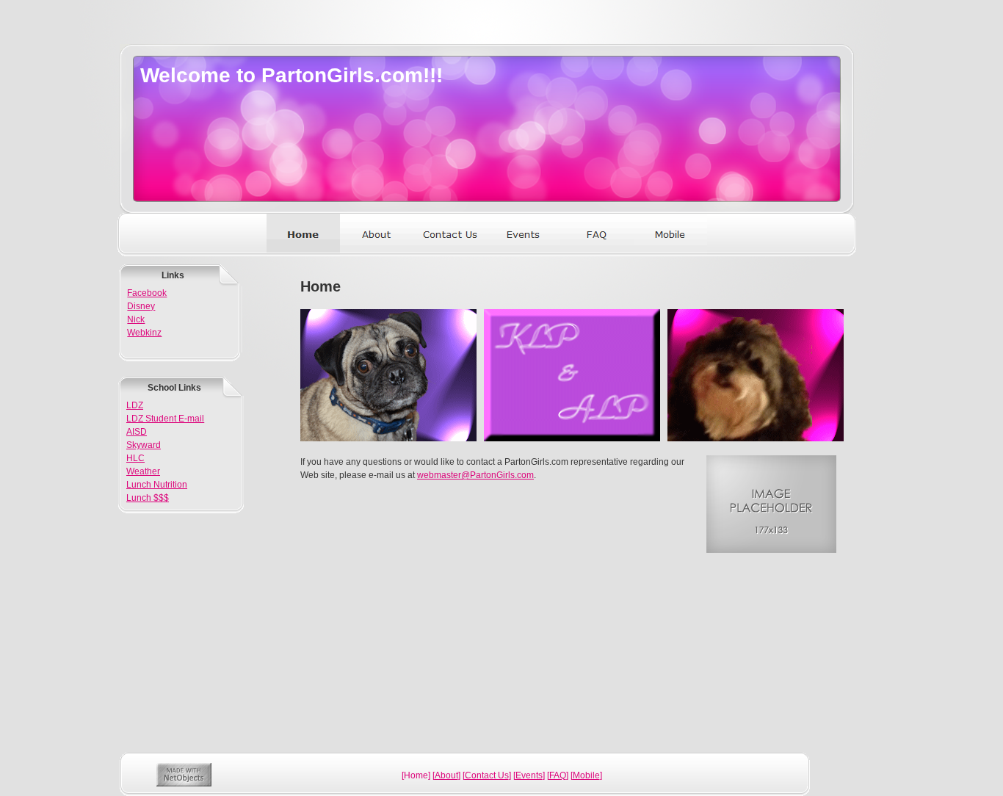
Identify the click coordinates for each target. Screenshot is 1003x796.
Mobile (586, 775)
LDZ (134, 405)
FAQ (557, 775)
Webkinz (144, 333)
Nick (136, 319)
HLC (135, 458)
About (446, 775)
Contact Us (487, 775)
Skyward (143, 445)
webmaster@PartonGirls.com (475, 475)
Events (529, 775)
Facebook (147, 293)
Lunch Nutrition (156, 485)
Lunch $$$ (147, 498)
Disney (141, 306)
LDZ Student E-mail (165, 418)
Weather (143, 471)
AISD (136, 432)
